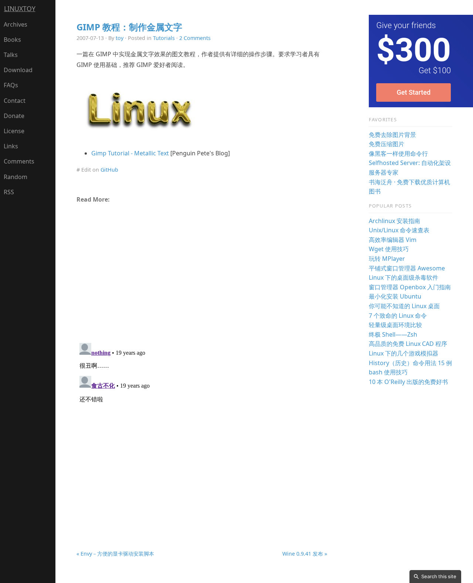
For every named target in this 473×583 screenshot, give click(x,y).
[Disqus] (201, 432)
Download (18, 70)
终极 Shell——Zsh (393, 334)
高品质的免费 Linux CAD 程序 (408, 344)
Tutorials (164, 37)
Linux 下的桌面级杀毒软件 (403, 277)
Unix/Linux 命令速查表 (399, 230)
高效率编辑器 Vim (392, 240)
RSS (9, 192)
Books (12, 40)
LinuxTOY (19, 8)
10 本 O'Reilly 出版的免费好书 (408, 382)
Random (15, 177)
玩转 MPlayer (387, 259)
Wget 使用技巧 (389, 249)
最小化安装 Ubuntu (395, 296)
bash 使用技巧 (388, 372)
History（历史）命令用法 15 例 (410, 363)
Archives (15, 24)
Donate (14, 116)
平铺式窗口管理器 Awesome (407, 268)
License (14, 131)
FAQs (11, 85)
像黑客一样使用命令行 (398, 153)
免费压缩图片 (386, 144)
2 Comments (195, 37)
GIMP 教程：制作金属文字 (129, 27)
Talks (11, 55)
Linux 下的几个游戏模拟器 (403, 353)
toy (119, 37)
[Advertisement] (202, 270)
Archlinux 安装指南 (394, 221)
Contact (14, 101)
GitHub (109, 169)
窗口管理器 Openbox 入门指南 (410, 287)
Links (11, 146)
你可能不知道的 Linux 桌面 (404, 306)
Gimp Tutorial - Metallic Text (130, 153)
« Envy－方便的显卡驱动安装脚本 (115, 553)
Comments (19, 161)
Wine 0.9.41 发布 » (304, 553)
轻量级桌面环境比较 (395, 325)
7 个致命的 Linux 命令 (398, 315)
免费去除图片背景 (392, 135)
